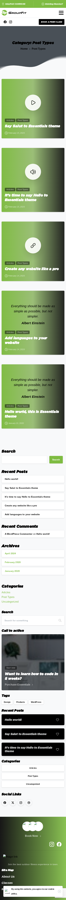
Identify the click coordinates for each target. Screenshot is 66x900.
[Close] (59, 891)
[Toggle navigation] (61, 13)
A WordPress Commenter (18, 534)
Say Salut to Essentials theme (32, 126)
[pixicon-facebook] (59, 844)
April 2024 (10, 553)
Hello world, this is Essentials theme (32, 413)
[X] (13, 802)
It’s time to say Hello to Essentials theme (26, 197)
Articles (6, 592)
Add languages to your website (26, 340)
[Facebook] (5, 22)
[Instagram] (10, 22)
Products (20, 702)
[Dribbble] (29, 802)
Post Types (39, 48)
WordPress (36, 702)
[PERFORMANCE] (32, 826)
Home (24, 48)
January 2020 (12, 571)
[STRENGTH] (27, 826)
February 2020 (13, 562)
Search (8, 451)
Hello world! (11, 479)
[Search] (60, 620)
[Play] (33, 103)
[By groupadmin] (7, 84)
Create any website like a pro (32, 269)
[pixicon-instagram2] (51, 844)
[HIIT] (38, 826)
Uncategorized (10, 601)
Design (7, 702)
